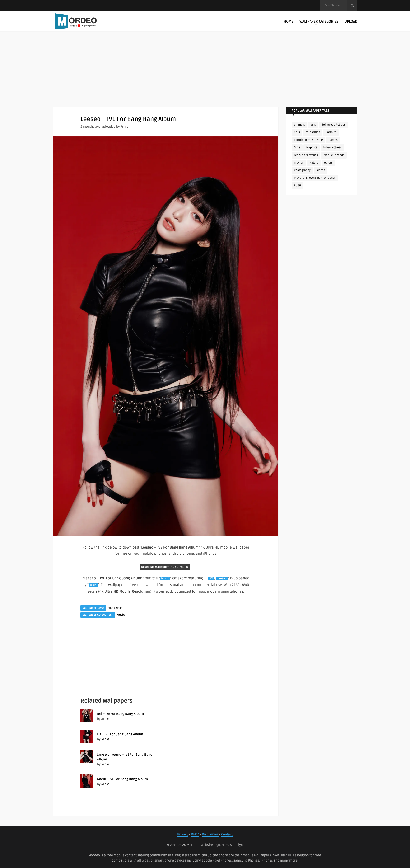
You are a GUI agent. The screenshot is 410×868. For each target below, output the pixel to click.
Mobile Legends (334, 155)
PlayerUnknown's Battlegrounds (315, 178)
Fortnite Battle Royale (308, 140)
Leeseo (222, 578)
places (320, 170)
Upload (351, 21)
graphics (311, 147)
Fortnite (331, 132)
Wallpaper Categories (318, 21)
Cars (297, 132)
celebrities (313, 132)
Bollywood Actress (333, 125)
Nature (313, 162)
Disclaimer (210, 834)
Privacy (182, 834)
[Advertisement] (205, 73)
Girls (297, 147)
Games (333, 140)
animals (299, 125)
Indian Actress (332, 147)
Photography (302, 170)
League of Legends (306, 155)
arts (313, 125)
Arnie (124, 127)
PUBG (297, 185)
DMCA (195, 834)
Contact (227, 834)
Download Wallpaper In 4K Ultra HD (164, 567)
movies (299, 162)
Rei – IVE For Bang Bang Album (120, 714)
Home (288, 21)
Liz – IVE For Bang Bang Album (120, 734)
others (328, 162)
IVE (211, 578)
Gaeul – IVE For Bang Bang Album (122, 779)
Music (165, 578)
